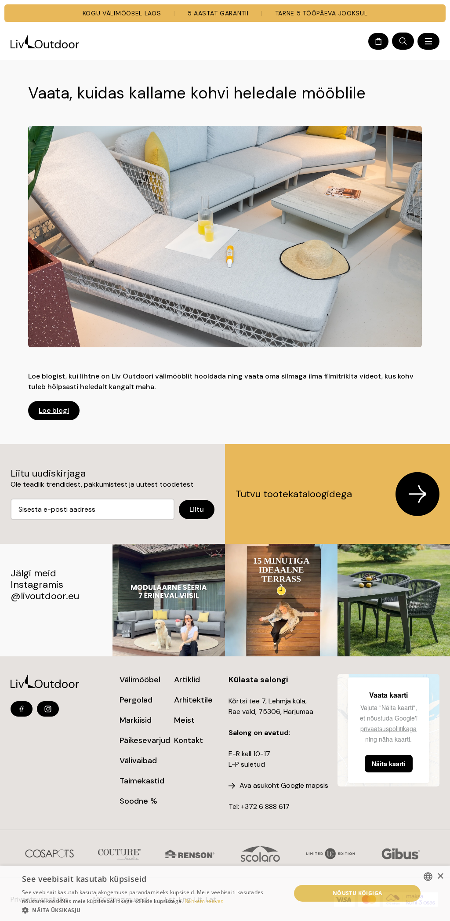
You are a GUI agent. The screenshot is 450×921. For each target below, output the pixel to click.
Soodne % (138, 801)
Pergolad (136, 700)
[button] (152, 910)
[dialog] (225, 893)
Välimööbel (140, 679)
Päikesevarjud (145, 740)
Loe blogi (54, 410)
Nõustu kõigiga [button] (357, 893)
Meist (184, 720)
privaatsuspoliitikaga (388, 728)
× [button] (440, 876)
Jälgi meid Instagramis (37, 579)
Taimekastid (142, 780)
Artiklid (187, 679)
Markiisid (136, 720)
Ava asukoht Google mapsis (284, 785)
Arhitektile (193, 700)
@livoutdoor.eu (45, 596)
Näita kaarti (389, 763)
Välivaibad (138, 760)
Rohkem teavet (204, 901)
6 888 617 (274, 806)
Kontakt (188, 740)
